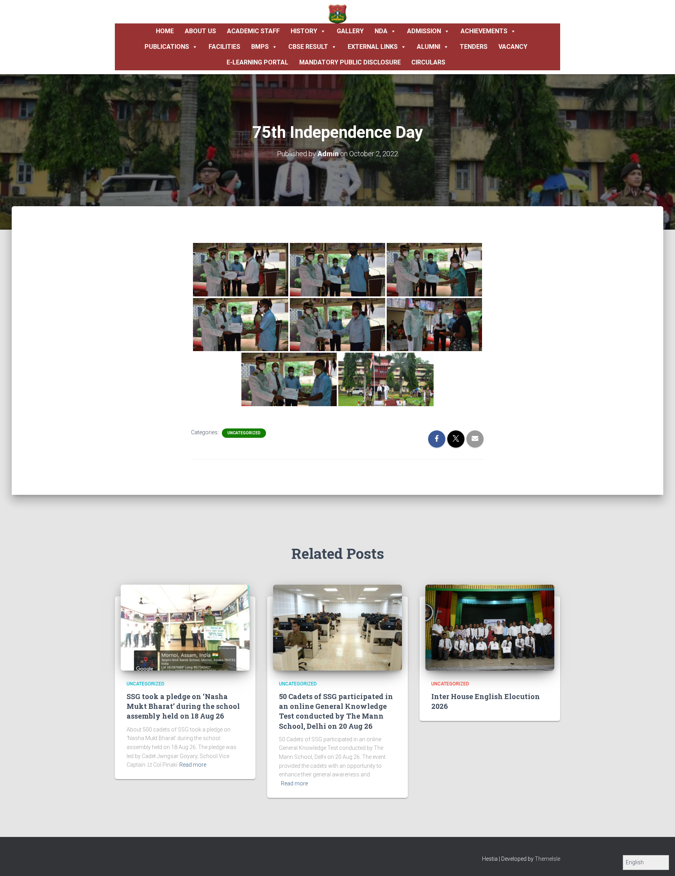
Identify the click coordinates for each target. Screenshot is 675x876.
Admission (424, 31)
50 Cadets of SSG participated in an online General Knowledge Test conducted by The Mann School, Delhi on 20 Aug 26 (336, 711)
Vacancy (512, 46)
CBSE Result (308, 46)
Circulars (428, 62)
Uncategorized (244, 433)
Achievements (484, 31)
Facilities (224, 46)
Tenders (474, 46)
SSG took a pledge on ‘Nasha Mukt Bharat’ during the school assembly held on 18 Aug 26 (183, 706)
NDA (381, 31)
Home (165, 31)
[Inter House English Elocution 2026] (489, 627)
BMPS (260, 46)
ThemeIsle (547, 859)
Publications (167, 46)
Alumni (428, 46)
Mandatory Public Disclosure (350, 62)
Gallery (350, 31)
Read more (192, 765)
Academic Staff (253, 31)
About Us (200, 31)
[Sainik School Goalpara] (337, 13)
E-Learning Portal (257, 62)
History (304, 31)
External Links (373, 46)
